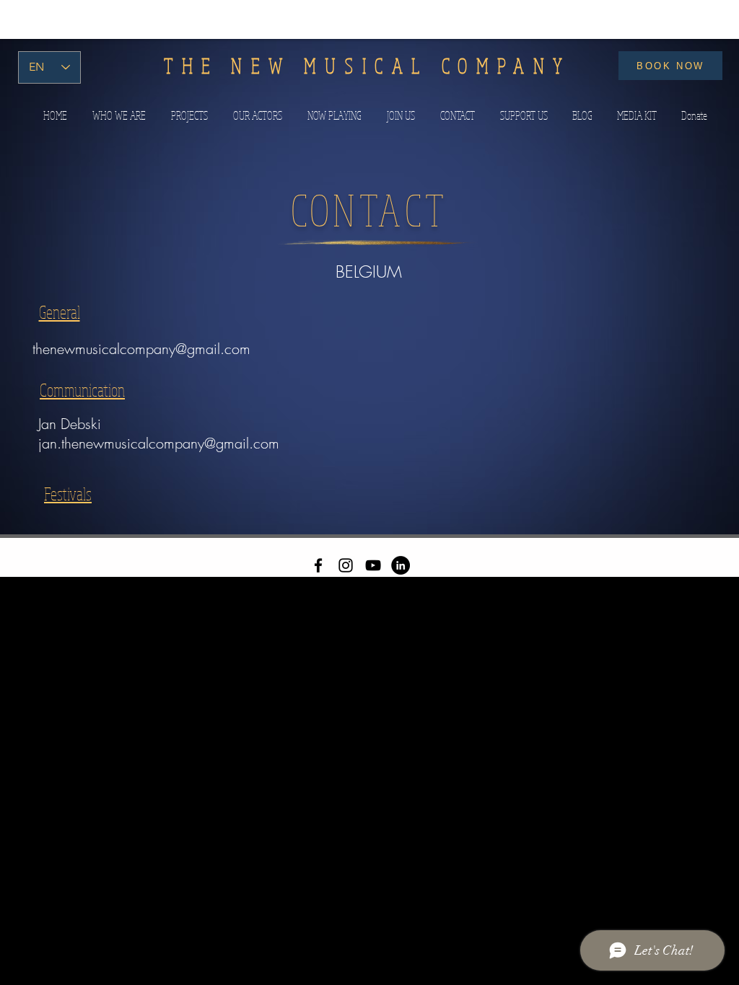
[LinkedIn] (400, 565)
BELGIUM (369, 271)
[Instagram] (345, 565)
